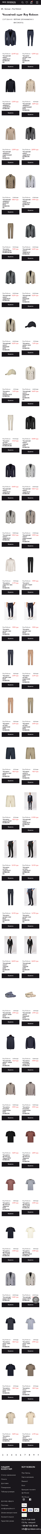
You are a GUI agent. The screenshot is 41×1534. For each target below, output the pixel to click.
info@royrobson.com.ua (31, 1529)
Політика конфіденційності (8, 1507)
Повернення (6, 1487)
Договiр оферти (7, 1501)
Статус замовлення (8, 1475)
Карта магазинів (28, 1477)
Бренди (7, 9)
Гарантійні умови (7, 1521)
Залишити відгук (7, 1517)
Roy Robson (6, 54)
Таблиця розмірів (7, 1492)
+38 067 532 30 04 (29, 1526)
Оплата (4, 1479)
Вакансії (25, 1481)
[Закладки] (26, 2)
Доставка (4, 1483)
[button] (38, 2)
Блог (23, 1485)
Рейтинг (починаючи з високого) (23, 21)
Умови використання (9, 1513)
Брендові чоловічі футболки (29, 1491)
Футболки (25, 1497)
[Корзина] (32, 2)
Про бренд (26, 1473)
